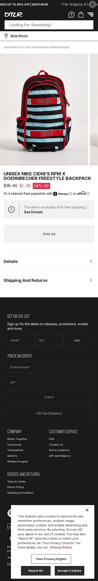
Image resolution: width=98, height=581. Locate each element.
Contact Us (56, 444)
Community (14, 444)
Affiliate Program (17, 461)
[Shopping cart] (81, 15)
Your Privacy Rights (51, 559)
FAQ (51, 439)
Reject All (35, 570)
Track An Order (16, 481)
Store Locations (59, 450)
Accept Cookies (70, 570)
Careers (12, 455)
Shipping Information (20, 492)
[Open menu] (90, 14)
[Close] (87, 510)
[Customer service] (72, 14)
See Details (33, 212)
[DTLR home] (13, 14)
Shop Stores (19, 35)
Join (77, 340)
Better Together (17, 439)
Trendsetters (15, 450)
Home (7, 47)
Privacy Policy (61, 547)
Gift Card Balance (49, 413)
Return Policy (15, 487)
